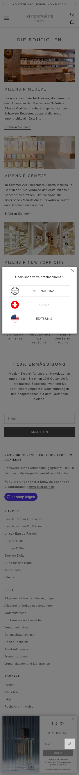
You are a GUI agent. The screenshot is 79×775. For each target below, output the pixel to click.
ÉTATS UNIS (44, 318)
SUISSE (44, 304)
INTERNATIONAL (44, 290)
